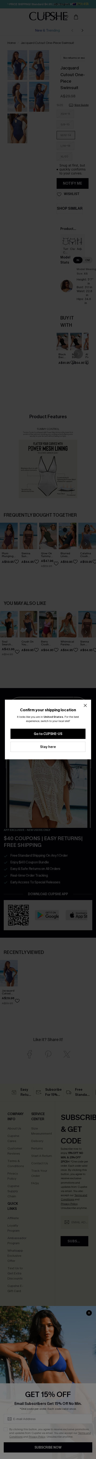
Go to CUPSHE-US (48, 734)
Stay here (48, 747)
